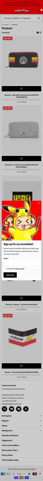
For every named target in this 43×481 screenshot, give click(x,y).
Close (38, 203)
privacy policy (19, 269)
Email (6, 258)
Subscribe (10, 275)
